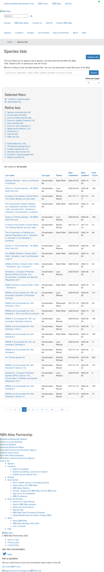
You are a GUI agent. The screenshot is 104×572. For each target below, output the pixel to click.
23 (62, 409)
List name (9, 175)
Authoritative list (14, 101)
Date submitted (73, 174)
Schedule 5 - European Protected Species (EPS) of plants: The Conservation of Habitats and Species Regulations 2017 (21, 376)
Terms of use (13, 539)
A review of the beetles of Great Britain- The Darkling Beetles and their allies (22, 226)
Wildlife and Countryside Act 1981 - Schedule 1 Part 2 (20, 327)
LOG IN (68, 3)
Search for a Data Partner (24, 501)
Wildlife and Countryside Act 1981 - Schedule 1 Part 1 (20, 304)
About (75, 32)
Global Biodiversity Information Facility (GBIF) (32, 515)
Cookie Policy (13, 545)
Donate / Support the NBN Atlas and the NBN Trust (34, 490)
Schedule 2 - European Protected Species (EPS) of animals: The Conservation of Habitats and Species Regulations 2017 (21, 275)
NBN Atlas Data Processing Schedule (29, 512)
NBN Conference (20, 496)
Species (7, 32)
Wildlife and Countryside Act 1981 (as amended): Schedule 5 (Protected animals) (21, 295)
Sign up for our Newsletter (24, 493)
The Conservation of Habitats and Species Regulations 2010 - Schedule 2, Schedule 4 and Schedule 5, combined (21, 236)
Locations (19, 32)
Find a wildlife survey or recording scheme (31, 482)
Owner (59, 175)
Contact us (37, 22)
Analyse (30, 32)
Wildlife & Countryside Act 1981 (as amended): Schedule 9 (20, 343)
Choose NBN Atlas (64, 22)
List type (46, 175)
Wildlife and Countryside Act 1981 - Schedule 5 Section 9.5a (20, 366)
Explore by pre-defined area (25, 474)
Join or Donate (19, 526)
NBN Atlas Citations (21, 488)
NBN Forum (43, 3)
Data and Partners (61, 32)
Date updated (85, 174)
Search (94, 72)
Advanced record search (23, 507)
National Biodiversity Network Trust (19, 3)
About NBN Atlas (20, 520)
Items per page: (93, 78)
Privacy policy (13, 542)
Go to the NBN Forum (11, 566)
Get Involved (43, 32)
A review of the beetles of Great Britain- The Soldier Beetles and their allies (22, 197)
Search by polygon (21, 469)
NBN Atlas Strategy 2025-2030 (26, 523)
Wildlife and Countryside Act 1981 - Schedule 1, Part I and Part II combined (22, 312)
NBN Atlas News (21, 22)
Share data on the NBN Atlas (25, 485)
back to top (4, 460)
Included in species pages (18, 99)
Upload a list (93, 57)
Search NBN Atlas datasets (24, 504)
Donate (7, 22)
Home (9, 42)
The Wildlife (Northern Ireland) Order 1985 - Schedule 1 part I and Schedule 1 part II (21, 256)
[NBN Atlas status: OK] (99, 1)
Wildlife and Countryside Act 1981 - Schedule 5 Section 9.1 (20, 395)
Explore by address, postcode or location (30, 471)
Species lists (18, 509)
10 (52, 409)
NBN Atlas (56, 3)
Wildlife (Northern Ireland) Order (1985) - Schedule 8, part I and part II (22, 265)
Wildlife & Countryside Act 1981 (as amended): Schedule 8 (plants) (20, 320)
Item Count (95, 174)
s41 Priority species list (15, 357)
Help (84, 32)
